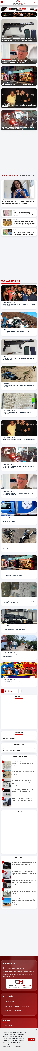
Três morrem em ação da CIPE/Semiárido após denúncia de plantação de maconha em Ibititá (23, 232)
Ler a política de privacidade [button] (12, 1047)
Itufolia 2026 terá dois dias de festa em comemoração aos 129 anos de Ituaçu (18, 682)
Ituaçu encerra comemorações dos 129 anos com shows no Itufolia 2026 (19, 305)
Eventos (8, 1011)
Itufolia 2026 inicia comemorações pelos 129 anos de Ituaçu (19, 439)
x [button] (36, 1029)
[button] (4, 30)
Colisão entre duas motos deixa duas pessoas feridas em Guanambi (18, 547)
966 (16, 691)
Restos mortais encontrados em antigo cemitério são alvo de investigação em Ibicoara (23, 900)
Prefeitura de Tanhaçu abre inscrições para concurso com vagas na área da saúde (18, 493)
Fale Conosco (9, 1025)
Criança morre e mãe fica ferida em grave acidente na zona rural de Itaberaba (18, 655)
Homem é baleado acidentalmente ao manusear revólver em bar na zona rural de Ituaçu (23, 873)
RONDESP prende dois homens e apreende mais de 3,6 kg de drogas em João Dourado (18, 601)
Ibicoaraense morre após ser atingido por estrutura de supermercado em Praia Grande (23, 891)
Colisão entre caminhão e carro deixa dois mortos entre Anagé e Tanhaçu (17, 332)
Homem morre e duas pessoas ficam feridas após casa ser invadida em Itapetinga (18, 467)
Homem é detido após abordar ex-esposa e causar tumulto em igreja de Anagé (18, 359)
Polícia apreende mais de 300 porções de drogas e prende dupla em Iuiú (23, 213)
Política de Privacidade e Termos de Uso (18, 1006)
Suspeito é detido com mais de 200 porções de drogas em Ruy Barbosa (18, 413)
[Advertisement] (19, 151)
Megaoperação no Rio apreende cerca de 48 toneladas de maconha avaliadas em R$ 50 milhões (24, 223)
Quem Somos (9, 1001)
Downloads (17, 1011)
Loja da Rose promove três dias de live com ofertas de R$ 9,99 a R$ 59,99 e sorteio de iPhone (18, 574)
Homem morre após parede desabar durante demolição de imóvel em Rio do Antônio (18, 520)
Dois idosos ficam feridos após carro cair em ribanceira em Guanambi (18, 386)
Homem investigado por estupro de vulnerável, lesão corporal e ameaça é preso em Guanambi (17, 628)
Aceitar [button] (31, 1039)
